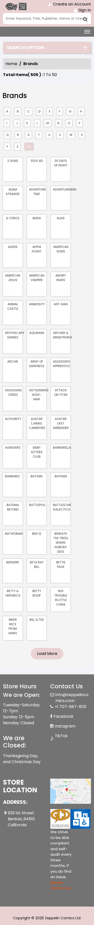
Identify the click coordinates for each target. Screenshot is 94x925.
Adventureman (62, 189)
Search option (25, 47)
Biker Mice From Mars (13, 626)
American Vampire (36, 277)
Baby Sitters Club (37, 452)
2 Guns (12, 161)
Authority (13, 419)
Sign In (84, 10)
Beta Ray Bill (37, 564)
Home (11, 64)
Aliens (13, 247)
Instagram (65, 726)
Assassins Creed (13, 392)
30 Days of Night (60, 163)
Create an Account (71, 4)
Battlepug (37, 505)
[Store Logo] (15, 6)
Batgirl (37, 476)
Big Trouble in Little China (60, 598)
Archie (12, 361)
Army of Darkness (36, 363)
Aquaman (36, 333)
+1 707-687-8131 (70, 707)
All (29, 146)
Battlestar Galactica (62, 507)
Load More (47, 653)
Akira (36, 218)
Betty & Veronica (12, 593)
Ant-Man (61, 304)
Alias (61, 218)
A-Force (13, 218)
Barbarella (62, 447)
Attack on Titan (60, 392)
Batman (61, 476)
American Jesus (12, 277)
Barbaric (12, 476)
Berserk (12, 562)
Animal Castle (12, 306)
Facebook (63, 716)
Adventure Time (37, 191)
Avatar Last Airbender (61, 423)
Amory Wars (60, 277)
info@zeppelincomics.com (71, 698)
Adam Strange (13, 191)
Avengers (13, 447)
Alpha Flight (37, 249)
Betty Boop (36, 593)
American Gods (60, 249)
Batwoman (14, 533)
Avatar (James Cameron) (37, 423)
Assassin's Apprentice (61, 363)
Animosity (37, 304)
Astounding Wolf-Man (38, 394)
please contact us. (61, 885)
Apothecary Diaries (14, 335)
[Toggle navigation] (87, 31)
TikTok (61, 736)
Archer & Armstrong (62, 335)
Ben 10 (36, 533)
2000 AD (36, 161)
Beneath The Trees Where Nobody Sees (60, 542)
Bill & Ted (37, 619)
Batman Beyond (13, 507)
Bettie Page (60, 564)
